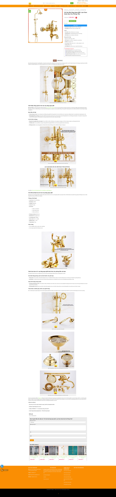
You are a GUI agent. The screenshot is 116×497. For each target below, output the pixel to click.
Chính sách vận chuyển (67, 482)
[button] (85, 6)
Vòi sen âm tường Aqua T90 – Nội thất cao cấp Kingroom (42, 190)
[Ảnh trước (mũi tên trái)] (1, 495)
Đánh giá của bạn (33, 420)
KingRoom (52, 489)
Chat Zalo (75, 25)
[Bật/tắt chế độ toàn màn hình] (3, 491)
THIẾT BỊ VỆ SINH (71, 9)
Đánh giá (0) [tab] (60, 60)
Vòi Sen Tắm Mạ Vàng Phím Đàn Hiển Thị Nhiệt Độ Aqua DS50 (44, 457)
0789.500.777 (33, 472)
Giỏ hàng (86, 0)
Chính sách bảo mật (67, 474)
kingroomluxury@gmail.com (35, 474)
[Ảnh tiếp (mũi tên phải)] (3, 495)
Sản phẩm (79, 0)
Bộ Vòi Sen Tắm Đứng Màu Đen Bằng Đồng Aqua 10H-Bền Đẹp (34, 457)
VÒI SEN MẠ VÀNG (83, 9)
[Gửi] (71, 3)
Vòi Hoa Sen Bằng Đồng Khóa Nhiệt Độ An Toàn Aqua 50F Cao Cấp (53, 457)
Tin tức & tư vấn (46, 479)
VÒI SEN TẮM (77, 9)
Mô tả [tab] (55, 60)
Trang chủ (66, 9)
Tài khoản (82, 0)
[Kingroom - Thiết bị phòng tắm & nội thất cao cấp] (34, 3)
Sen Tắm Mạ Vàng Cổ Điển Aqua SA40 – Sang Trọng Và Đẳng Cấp (63, 457)
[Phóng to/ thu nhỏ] (1, 491)
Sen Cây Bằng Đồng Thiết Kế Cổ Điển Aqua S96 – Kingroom (82, 457)
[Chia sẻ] (6, 491)
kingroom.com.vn (34, 476)
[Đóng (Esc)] (9, 491)
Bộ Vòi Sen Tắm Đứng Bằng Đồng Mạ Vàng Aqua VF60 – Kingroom (73, 457)
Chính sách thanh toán (67, 470)
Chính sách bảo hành (67, 472)
